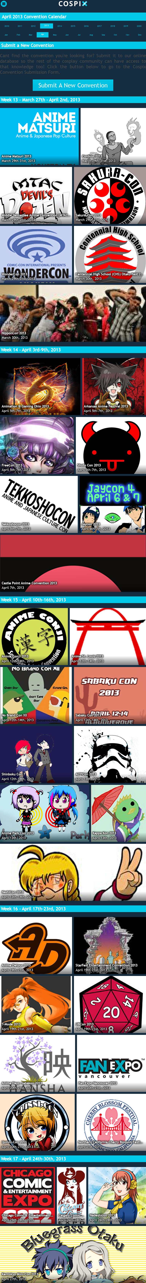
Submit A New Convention (73, 85)
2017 (99, 26)
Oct (115, 34)
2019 (126, 26)
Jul (79, 34)
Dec (139, 34)
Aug (91, 34)
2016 (86, 26)
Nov (127, 34)
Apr (42, 34)
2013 (46, 25)
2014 (59, 26)
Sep (103, 34)
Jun (67, 34)
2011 (20, 26)
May (55, 34)
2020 (139, 26)
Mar (30, 34)
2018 (112, 26)
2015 (73, 26)
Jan (6, 34)
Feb (18, 34)
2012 (33, 26)
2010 (7, 26)
